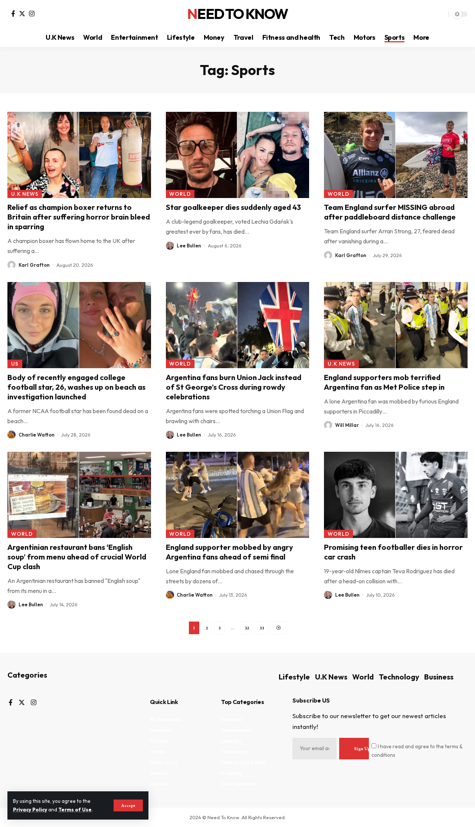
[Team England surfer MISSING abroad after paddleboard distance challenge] (396, 155)
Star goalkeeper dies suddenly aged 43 (233, 207)
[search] (441, 14)
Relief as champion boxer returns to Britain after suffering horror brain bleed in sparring (78, 216)
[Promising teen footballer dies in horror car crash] (396, 495)
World (180, 194)
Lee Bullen (189, 246)
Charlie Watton (37, 435)
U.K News (25, 194)
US (15, 363)
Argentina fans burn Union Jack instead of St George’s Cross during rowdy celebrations (233, 387)
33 (261, 628)
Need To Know (237, 14)
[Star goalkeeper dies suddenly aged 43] (237, 155)
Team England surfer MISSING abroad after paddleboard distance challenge (390, 211)
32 (247, 628)
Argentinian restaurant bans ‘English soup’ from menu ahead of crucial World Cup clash (76, 556)
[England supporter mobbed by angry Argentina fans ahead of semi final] (237, 495)
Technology (399, 676)
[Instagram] (31, 13)
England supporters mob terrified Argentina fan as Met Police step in (384, 382)
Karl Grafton (34, 265)
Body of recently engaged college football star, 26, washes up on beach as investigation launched (76, 387)
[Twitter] (22, 13)
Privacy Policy (30, 809)
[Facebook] (13, 13)
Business (438, 676)
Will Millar (347, 425)
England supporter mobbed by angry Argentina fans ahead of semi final (229, 551)
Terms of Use (75, 809)
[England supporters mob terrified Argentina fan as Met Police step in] (396, 325)
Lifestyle (294, 676)
